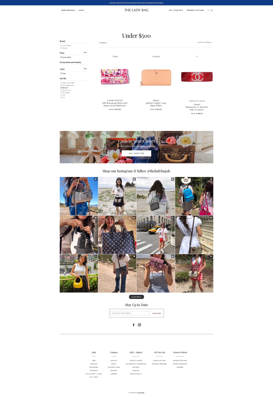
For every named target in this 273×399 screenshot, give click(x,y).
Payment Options (195, 10)
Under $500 (66, 57)
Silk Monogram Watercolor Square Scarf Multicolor (115, 103)
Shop (81, 10)
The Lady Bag (141, 392)
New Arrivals (68, 10)
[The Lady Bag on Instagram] (139, 325)
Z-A (63, 97)
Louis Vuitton (66, 45)
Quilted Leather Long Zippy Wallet (156, 103)
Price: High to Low (68, 85)
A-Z (63, 95)
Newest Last (66, 90)
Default (205, 42)
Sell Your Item (136, 153)
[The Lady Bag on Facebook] (133, 325)
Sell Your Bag (176, 10)
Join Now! (156, 313)
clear (85, 52)
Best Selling (66, 93)
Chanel (64, 48)
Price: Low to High (68, 83)
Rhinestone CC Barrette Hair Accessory (197, 105)
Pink (64, 73)
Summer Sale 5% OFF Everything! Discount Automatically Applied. (137, 3)
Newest (65, 88)
